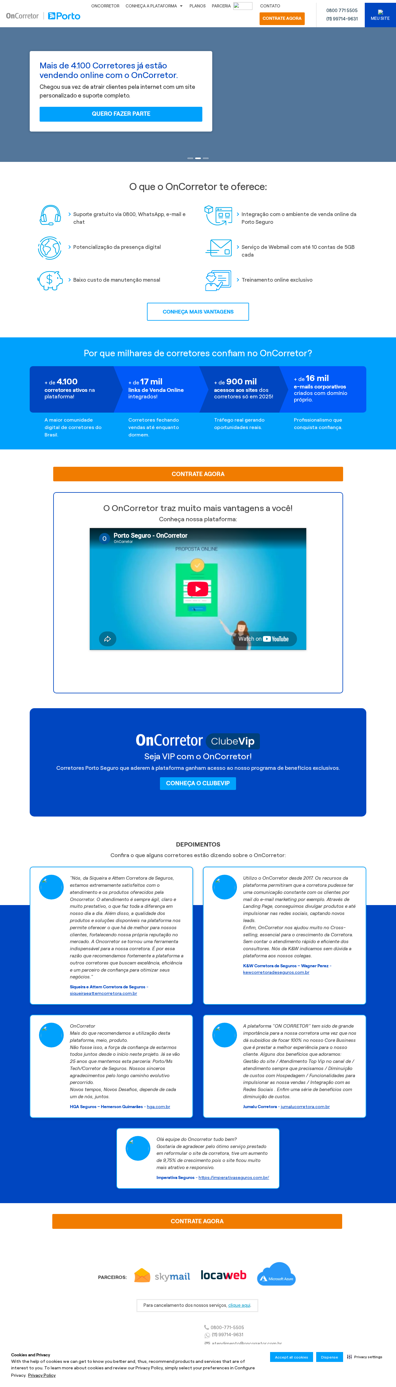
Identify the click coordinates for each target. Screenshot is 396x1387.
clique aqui (239, 1305)
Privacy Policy (42, 1375)
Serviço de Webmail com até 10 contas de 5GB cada (298, 251)
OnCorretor (105, 6)
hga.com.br (158, 1106)
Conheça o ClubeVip (198, 783)
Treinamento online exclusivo (277, 280)
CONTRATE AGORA (282, 18)
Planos (198, 6)
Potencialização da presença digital (117, 247)
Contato (270, 6)
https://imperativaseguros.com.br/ (234, 1177)
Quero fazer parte (121, 114)
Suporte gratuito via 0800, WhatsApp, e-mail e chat (129, 218)
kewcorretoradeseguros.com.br (276, 972)
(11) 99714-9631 (342, 18)
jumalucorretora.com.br (305, 1106)
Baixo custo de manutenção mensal (116, 280)
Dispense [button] (329, 1357)
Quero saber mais (198, 664)
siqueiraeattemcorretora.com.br (103, 993)
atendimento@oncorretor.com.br (247, 1343)
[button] (365, 1357)
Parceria (222, 6)
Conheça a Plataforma (151, 6)
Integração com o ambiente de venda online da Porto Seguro (299, 218)
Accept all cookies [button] (291, 1357)
